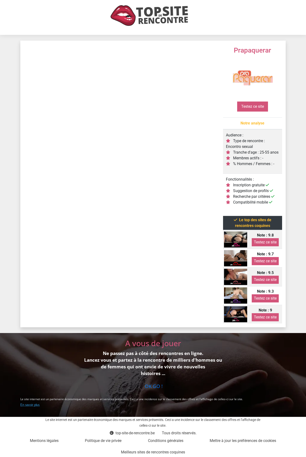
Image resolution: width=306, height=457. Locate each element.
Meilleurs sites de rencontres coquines (153, 452)
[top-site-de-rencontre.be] (151, 15)
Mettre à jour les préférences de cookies (243, 440)
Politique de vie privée (103, 440)
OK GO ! (153, 386)
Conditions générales (165, 440)
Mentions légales (44, 440)
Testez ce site (252, 106)
